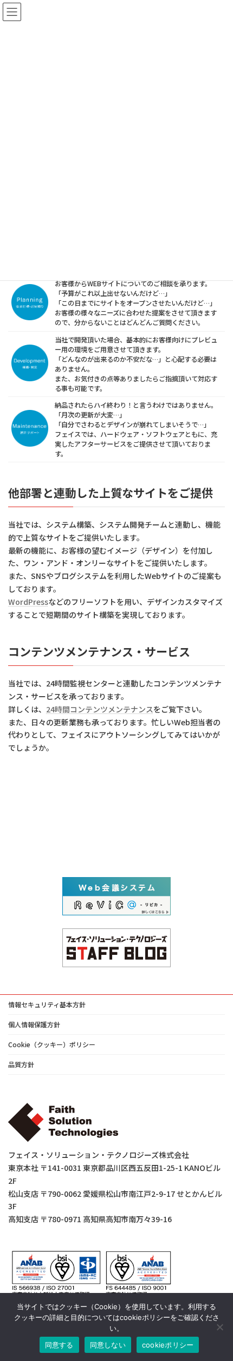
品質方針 (21, 1064)
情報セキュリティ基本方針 (47, 1004)
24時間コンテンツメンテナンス (99, 709)
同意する (59, 1344)
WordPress (28, 601)
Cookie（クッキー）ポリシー (51, 1044)
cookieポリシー (168, 1344)
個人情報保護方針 (34, 1024)
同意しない (108, 1344)
